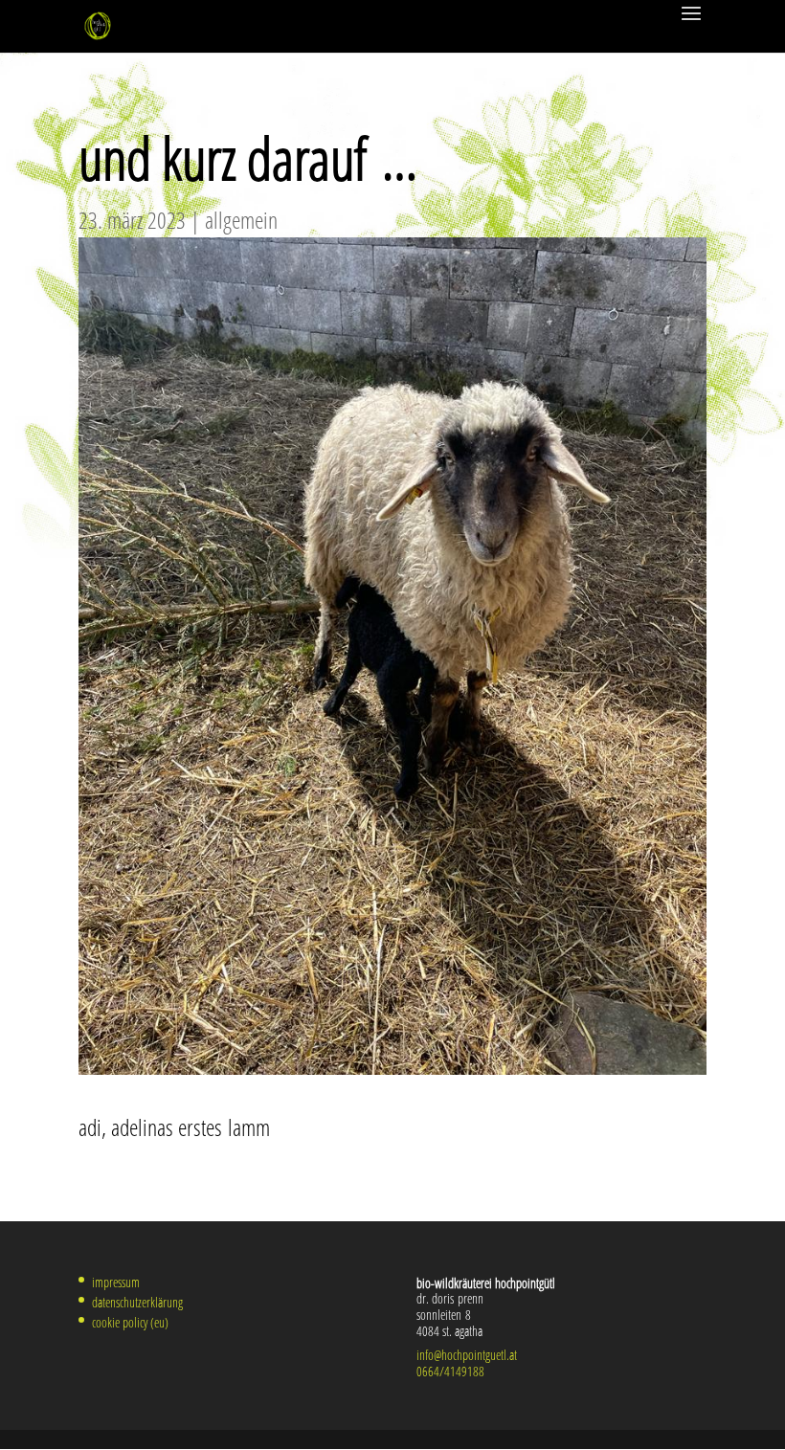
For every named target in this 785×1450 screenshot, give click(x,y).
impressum (116, 1282)
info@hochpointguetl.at (466, 1355)
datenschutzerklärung (137, 1302)
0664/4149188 (450, 1371)
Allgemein (241, 219)
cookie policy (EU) (130, 1322)
